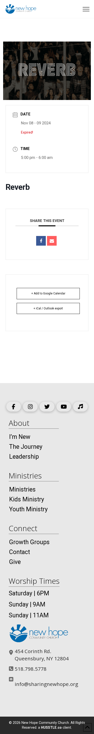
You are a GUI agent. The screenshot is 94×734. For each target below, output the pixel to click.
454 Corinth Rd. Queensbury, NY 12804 (42, 655)
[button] (86, 9)
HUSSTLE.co (51, 728)
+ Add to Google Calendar (48, 293)
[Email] (52, 241)
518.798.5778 (31, 668)
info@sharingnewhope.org (46, 684)
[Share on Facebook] (41, 241)
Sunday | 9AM (27, 604)
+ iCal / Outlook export (48, 308)
